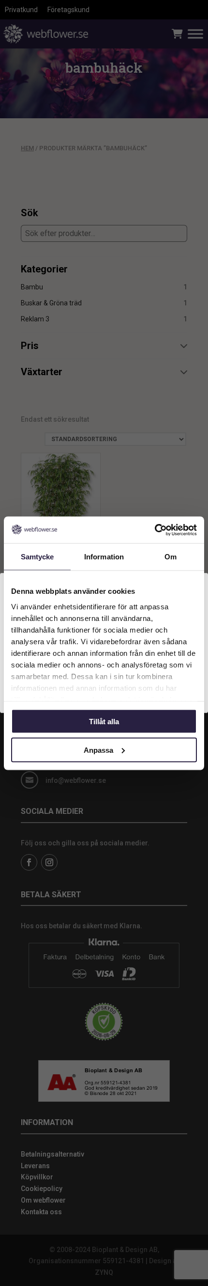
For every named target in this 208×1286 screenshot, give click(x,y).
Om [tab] (170, 557)
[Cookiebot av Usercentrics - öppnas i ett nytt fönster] (154, 530)
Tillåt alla (104, 721)
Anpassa (98, 750)
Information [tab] (104, 557)
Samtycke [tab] (37, 557)
